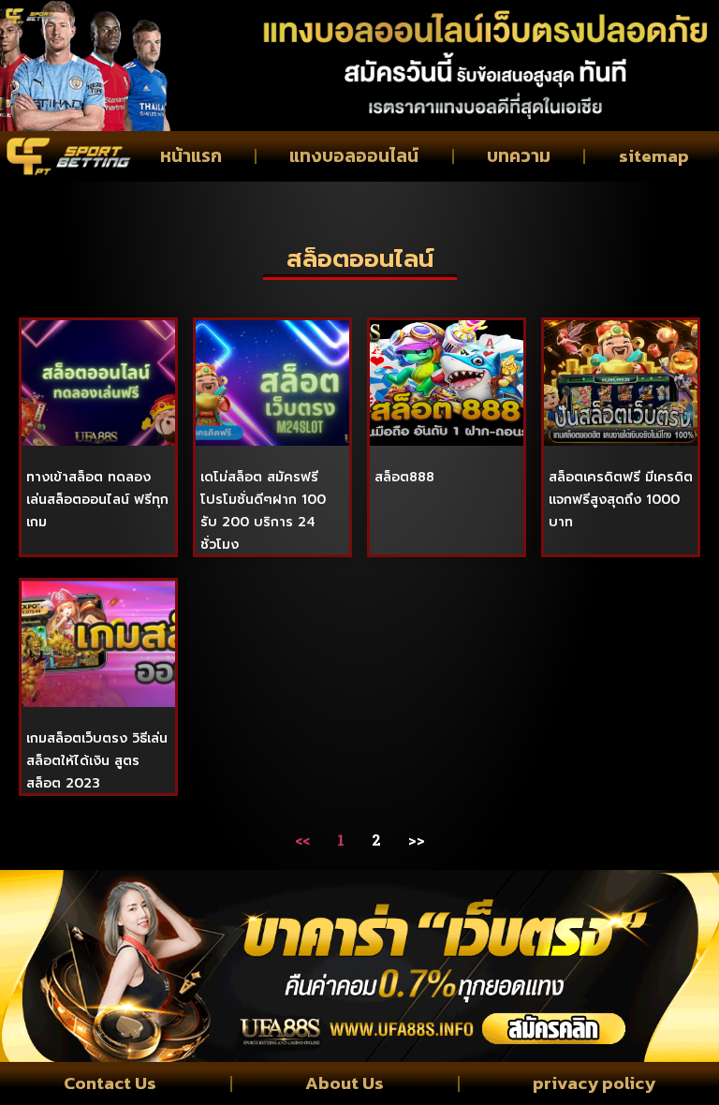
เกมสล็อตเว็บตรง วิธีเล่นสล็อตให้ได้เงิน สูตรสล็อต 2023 (97, 761)
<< (302, 839)
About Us (344, 1083)
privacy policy (594, 1083)
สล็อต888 (404, 477)
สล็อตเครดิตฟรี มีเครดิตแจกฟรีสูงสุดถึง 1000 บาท (621, 499)
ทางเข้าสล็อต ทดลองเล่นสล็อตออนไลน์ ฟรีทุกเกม (97, 499)
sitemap (654, 155)
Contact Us (110, 1083)
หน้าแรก (191, 155)
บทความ (518, 155)
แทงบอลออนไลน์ (353, 155)
